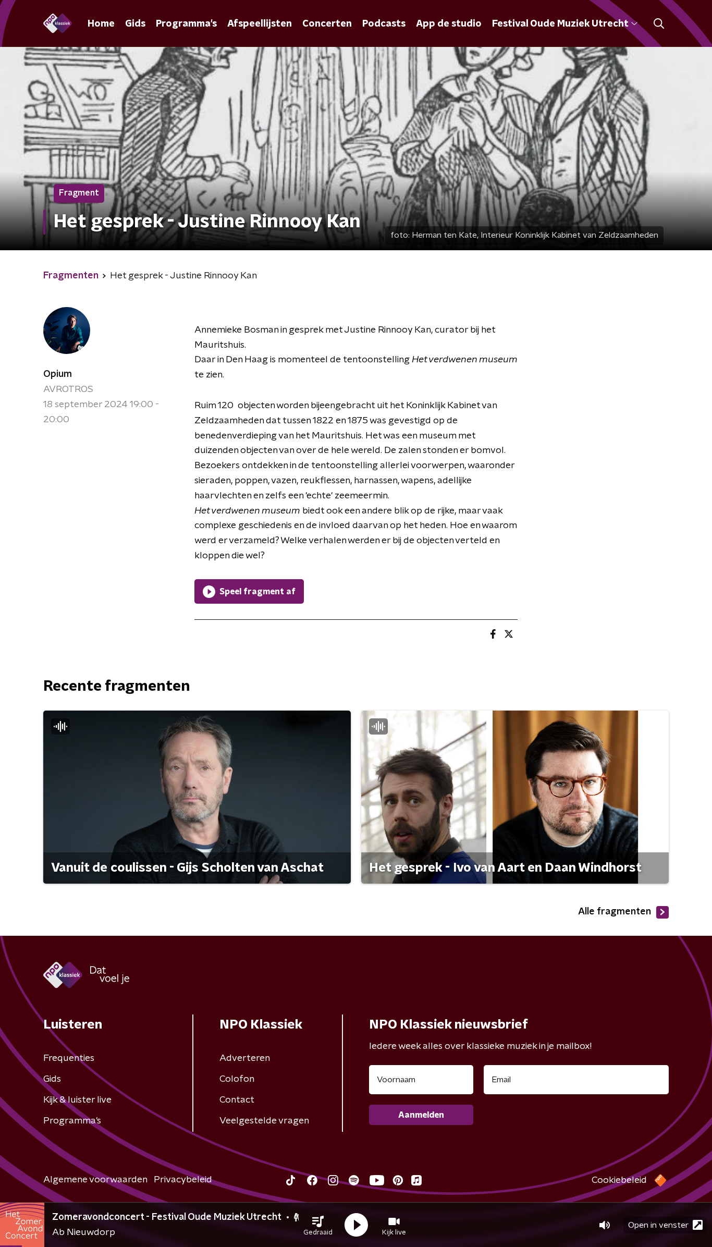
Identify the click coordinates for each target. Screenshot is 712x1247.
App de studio (449, 24)
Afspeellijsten (259, 24)
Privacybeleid (183, 1179)
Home (101, 24)
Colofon (236, 1079)
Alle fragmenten (614, 911)
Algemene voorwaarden (95, 1179)
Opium (57, 374)
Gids (135, 24)
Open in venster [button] (658, 1225)
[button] (318, 1225)
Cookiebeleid (619, 1180)
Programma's (186, 24)
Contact (236, 1100)
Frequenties (68, 1058)
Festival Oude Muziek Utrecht (560, 24)
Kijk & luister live (77, 1100)
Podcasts (384, 24)
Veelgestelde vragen (264, 1121)
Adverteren (244, 1058)
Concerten (327, 24)
